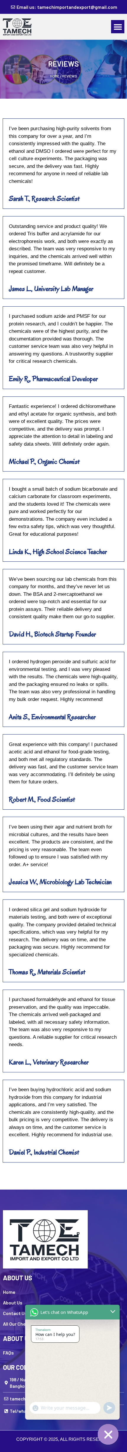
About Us (12, 1302)
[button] (117, 26)
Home (54, 76)
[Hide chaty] (108, 1434)
